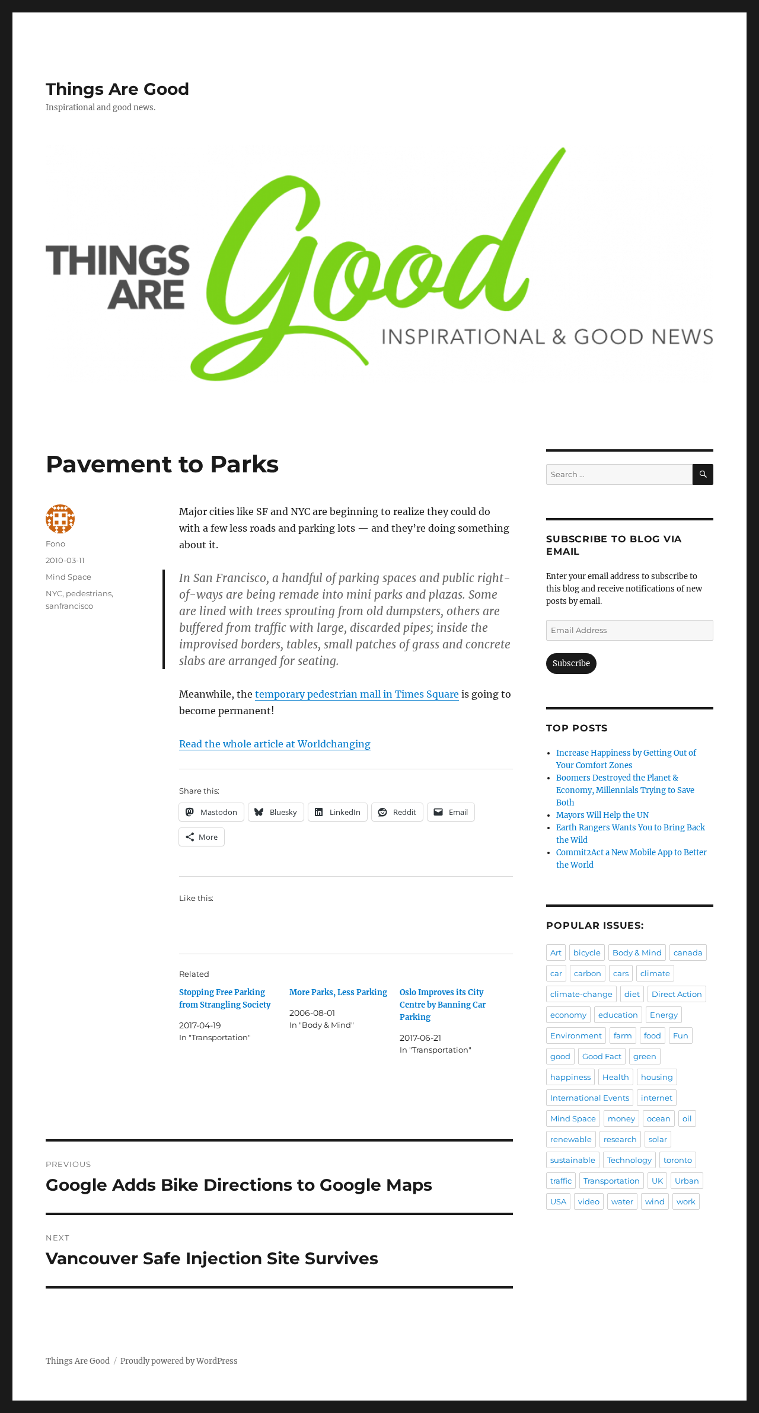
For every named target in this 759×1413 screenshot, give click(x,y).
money (621, 1118)
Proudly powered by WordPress (179, 1361)
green (644, 1056)
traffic (561, 1180)
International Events (589, 1097)
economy (568, 1014)
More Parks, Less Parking (338, 992)
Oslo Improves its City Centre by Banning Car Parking (443, 1004)
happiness (570, 1077)
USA (558, 1201)
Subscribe (571, 663)
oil (687, 1118)
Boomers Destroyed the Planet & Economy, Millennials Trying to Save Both (625, 790)
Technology (629, 1160)
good (560, 1056)
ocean (659, 1118)
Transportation (611, 1180)
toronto (678, 1160)
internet (656, 1097)
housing (657, 1077)
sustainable (572, 1160)
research (620, 1139)
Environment (576, 1035)
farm (623, 1035)
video (588, 1201)
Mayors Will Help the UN (602, 815)
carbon (587, 973)
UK (657, 1180)
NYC (54, 593)
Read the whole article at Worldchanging (275, 744)
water (622, 1201)
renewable (571, 1139)
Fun (680, 1035)
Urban (687, 1180)
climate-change (581, 994)
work (686, 1201)
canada (688, 952)
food (652, 1035)
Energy (664, 1014)
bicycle (587, 952)
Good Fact (601, 1056)
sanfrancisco (69, 605)
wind (655, 1201)
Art (556, 952)
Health (615, 1077)
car (556, 973)
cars (621, 973)
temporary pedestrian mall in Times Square (357, 694)
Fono (55, 543)
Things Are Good (117, 89)
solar (658, 1139)
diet (632, 994)
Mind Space (68, 576)
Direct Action (677, 994)
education (618, 1014)
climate (655, 973)
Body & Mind (637, 952)
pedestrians (88, 593)
